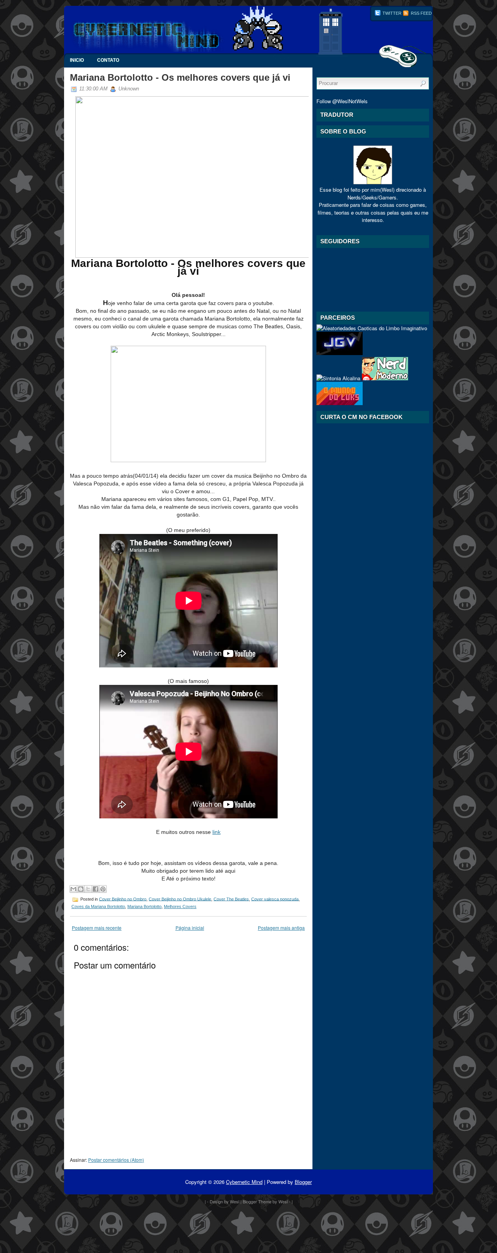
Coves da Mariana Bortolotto (98, 906)
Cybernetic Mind (244, 1181)
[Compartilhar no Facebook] (95, 889)
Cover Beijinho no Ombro (122, 898)
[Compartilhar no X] (88, 889)
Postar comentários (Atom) (116, 1159)
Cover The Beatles (231, 898)
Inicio (77, 60)
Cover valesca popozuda (275, 898)
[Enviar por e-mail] (73, 889)
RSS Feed (421, 13)
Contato (108, 60)
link (216, 832)
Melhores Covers (180, 906)
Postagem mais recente (97, 927)
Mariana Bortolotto (144, 906)
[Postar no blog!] (81, 889)
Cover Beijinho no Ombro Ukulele (180, 898)
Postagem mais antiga (281, 927)
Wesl (234, 1201)
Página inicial (190, 927)
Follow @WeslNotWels (342, 101)
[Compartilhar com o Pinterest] (103, 889)
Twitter (391, 13)
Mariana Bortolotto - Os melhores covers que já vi (180, 77)
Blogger (303, 1181)
